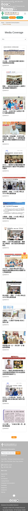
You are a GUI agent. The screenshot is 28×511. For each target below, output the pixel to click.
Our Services (4, 478)
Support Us (5, 17)
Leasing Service (5, 480)
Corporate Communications (12, 22)
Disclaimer (3, 505)
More (14, 437)
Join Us (3, 476)
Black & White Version (7, 9)
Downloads (4, 485)
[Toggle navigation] (25, 13)
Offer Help (19, 17)
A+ (14, 8)
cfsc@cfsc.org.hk (7, 1)
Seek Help (12, 17)
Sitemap (3, 492)
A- (15, 6)
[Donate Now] (24, 255)
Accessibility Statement (12, 505)
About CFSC (4, 474)
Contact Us (4, 489)
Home (2, 22)
